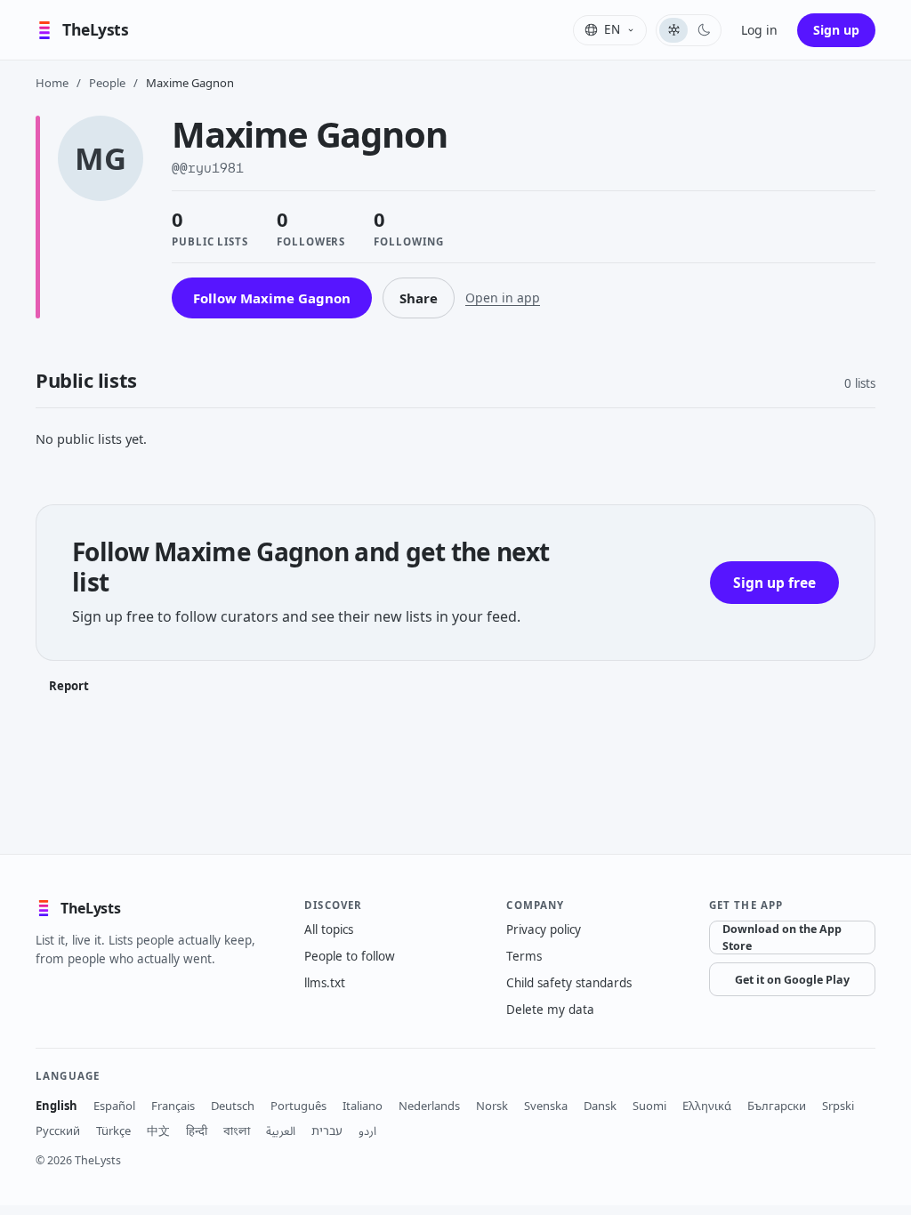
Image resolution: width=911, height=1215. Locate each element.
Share (418, 298)
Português (298, 1106)
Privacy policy (543, 929)
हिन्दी (196, 1130)
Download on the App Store (782, 937)
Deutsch (232, 1106)
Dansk (600, 1106)
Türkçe (113, 1130)
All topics (328, 929)
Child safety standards (569, 983)
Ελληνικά (706, 1106)
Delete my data (550, 1010)
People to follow (349, 956)
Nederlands (429, 1106)
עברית (327, 1130)
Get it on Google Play (792, 979)
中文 (158, 1130)
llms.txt (324, 983)
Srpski (838, 1106)
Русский (58, 1130)
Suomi (649, 1106)
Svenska (546, 1106)
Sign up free (774, 582)
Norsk (492, 1106)
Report (69, 686)
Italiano (363, 1106)
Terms (524, 956)
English (56, 1106)
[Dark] (703, 30)
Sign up (836, 29)
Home (52, 83)
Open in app (502, 297)
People (107, 83)
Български (776, 1106)
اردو (367, 1130)
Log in (759, 29)
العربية (280, 1130)
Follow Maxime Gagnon (272, 298)
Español (114, 1106)
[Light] (673, 30)
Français (173, 1106)
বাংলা (236, 1130)
